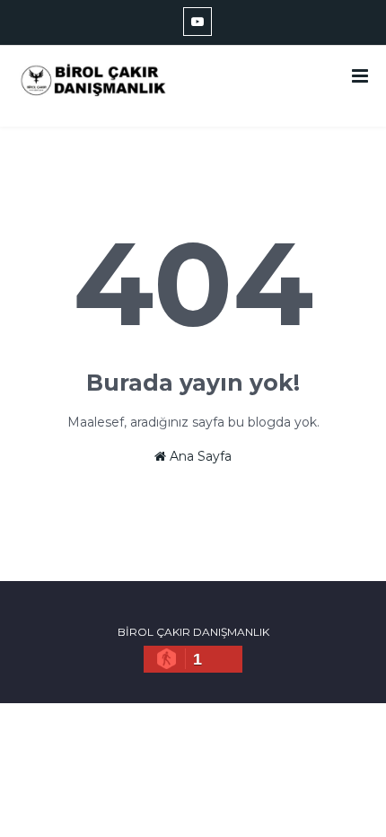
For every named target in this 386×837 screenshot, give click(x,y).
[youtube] (197, 21)
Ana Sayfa (199, 456)
